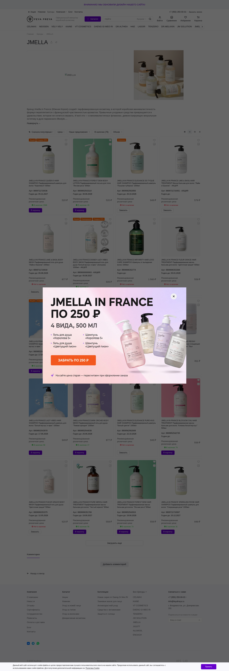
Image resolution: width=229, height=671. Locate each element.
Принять (208, 667)
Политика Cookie (92, 668)
